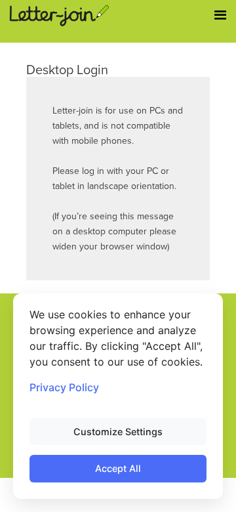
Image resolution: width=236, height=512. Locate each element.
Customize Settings (118, 431)
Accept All (118, 468)
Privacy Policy (64, 387)
